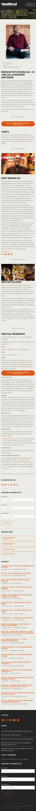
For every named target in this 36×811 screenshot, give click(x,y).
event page (16, 141)
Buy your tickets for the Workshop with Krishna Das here (18, 123)
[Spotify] (17, 485)
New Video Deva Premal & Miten (11, 735)
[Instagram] (8, 485)
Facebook (14, 462)
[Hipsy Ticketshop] (2, 485)
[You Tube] (14, 485)
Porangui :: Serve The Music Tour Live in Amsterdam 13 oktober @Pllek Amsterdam (16, 595)
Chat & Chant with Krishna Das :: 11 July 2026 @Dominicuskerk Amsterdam (13, 640)
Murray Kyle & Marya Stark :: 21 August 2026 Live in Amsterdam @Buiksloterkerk (15, 624)
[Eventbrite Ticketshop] (5, 485)
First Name (4, 496)
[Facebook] (11, 485)
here (9, 104)
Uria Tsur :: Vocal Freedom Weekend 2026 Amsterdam (16, 573)
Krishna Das (20, 183)
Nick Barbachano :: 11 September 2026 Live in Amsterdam (17, 618)
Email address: (5, 513)
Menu (31, 4)
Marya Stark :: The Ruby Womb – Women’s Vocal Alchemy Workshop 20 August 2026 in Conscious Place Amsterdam (17, 632)
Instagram (25, 462)
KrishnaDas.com (5, 251)
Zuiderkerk (4, 349)
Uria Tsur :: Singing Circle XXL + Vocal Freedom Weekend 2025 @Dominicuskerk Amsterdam (17, 701)
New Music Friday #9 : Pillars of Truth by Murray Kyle (17, 739)
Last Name (4, 505)
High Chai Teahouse (6, 285)
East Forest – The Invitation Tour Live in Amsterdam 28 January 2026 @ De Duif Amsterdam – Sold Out (16, 686)
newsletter (23, 460)
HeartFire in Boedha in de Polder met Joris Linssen (16, 731)
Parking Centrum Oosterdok (10, 438)
